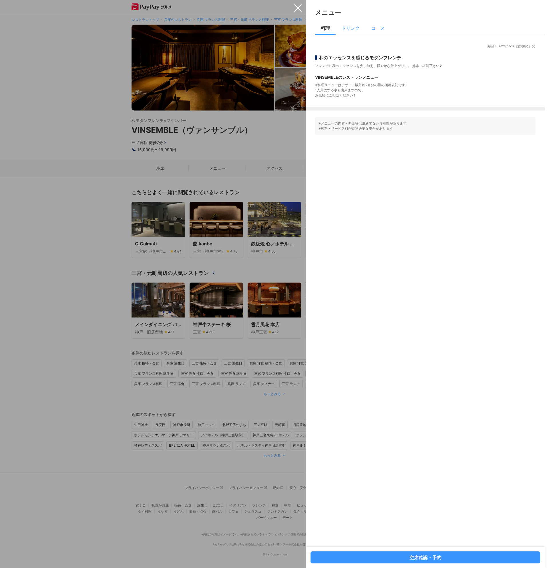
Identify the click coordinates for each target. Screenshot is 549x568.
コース (378, 28)
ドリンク (350, 28)
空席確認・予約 (425, 557)
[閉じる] (298, 8)
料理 (325, 28)
